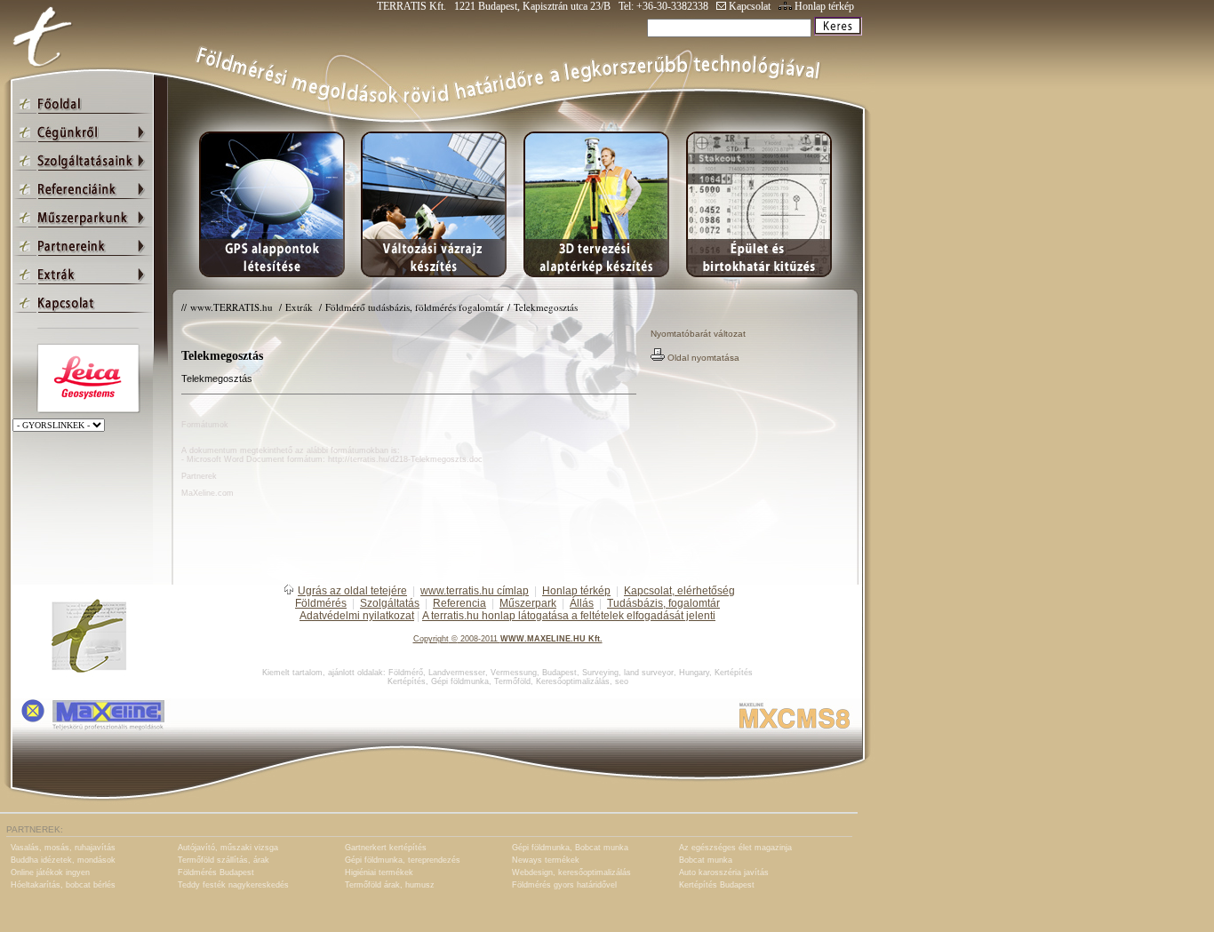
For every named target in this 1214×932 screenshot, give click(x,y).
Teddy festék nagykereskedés (233, 884)
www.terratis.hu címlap (474, 591)
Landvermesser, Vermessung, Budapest (502, 672)
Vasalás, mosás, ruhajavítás (63, 847)
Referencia (459, 603)
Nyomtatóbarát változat (698, 334)
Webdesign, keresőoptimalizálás (571, 872)
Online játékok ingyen (50, 872)
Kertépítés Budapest (717, 884)
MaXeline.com (207, 493)
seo (621, 681)
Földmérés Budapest (216, 872)
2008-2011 (479, 638)
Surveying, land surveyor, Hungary (645, 672)
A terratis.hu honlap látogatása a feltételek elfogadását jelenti (568, 615)
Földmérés (321, 603)
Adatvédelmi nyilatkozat (357, 615)
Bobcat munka (705, 860)
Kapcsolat (748, 6)
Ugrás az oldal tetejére (352, 591)
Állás (582, 603)
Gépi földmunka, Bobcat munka (570, 847)
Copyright (431, 638)
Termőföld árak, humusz (390, 884)
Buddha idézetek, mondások (63, 860)
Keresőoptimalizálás (573, 681)
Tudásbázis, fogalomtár (663, 603)
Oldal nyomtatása (702, 357)
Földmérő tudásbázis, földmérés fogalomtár (414, 307)
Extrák (300, 307)
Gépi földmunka (460, 681)
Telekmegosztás (546, 307)
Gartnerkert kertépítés (386, 847)
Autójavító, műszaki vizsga (228, 847)
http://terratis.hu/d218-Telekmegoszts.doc (405, 459)
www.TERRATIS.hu (233, 307)
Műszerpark (527, 603)
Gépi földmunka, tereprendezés (402, 860)
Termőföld (512, 681)
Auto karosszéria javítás (724, 872)
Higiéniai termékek (379, 872)
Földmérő (405, 672)
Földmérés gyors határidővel (564, 884)
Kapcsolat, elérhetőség (679, 591)
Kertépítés (734, 672)
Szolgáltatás (389, 603)
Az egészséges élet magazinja (735, 847)
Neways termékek (545, 860)
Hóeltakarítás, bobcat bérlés (63, 884)
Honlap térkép (823, 6)
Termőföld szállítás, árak (223, 860)
